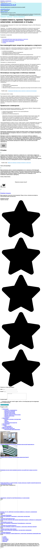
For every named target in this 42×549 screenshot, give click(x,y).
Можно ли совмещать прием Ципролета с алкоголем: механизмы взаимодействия (20, 533)
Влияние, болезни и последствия (13, 419)
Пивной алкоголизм (9, 415)
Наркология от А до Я (8, 5)
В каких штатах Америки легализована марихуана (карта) (14, 457)
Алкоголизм (5, 409)
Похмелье (7, 417)
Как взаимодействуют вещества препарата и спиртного (15, 39)
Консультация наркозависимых (12, 429)
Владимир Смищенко (5, 193)
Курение (4, 425)
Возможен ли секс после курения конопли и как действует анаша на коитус (18, 470)
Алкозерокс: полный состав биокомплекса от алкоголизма (14, 497)
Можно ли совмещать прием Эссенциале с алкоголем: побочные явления (18, 526)
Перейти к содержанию (5, 1)
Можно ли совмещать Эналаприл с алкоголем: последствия (15, 516)
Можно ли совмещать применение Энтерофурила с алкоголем (15, 523)
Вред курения (8, 426)
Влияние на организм (10, 411)
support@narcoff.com (5, 9)
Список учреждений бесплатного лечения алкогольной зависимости (17, 444)
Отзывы (4, 42)
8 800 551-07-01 (4, 11)
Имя (1, 389)
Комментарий (3, 399)
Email (2, 391)
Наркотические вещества (11, 422)
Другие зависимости (7, 427)
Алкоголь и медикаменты (11, 410)
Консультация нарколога (8, 428)
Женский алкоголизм (10, 412)
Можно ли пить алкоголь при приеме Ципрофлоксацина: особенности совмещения (20, 519)
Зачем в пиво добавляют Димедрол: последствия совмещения (15, 530)
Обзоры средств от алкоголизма (13, 414)
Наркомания (5, 418)
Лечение (7, 421)
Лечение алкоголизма (10, 413)
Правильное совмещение (8, 41)
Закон (6, 420)
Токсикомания (5, 423)
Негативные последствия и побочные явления (13, 40)
